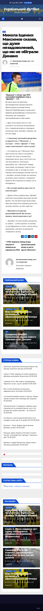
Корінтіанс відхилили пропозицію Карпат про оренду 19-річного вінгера (21, 292)
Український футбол (21, 9)
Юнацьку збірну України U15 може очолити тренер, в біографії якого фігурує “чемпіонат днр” (20, 435)
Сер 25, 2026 (11, 519)
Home (38, 608)
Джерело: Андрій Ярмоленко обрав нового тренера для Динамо (20, 337)
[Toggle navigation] (22, 18)
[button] (40, 19)
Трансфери (9, 286)
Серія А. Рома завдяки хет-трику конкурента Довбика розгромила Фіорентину (21, 533)
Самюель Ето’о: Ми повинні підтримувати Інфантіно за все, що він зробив (19, 554)
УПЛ (4, 31)
